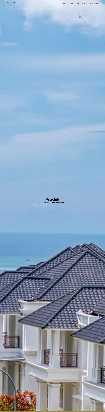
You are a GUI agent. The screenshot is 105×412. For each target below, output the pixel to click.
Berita (83, 3)
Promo (78, 3)
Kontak (97, 3)
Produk (72, 3)
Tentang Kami (65, 3)
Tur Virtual (90, 3)
